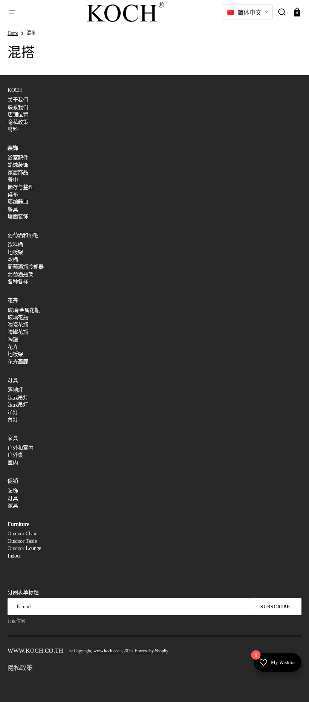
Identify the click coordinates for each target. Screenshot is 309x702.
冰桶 (13, 260)
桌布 (13, 195)
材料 (13, 129)
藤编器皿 (18, 202)
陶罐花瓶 (18, 332)
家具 (13, 505)
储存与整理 (20, 187)
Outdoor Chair (22, 533)
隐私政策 (18, 122)
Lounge (33, 548)
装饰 (13, 491)
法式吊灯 (18, 397)
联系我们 (18, 107)
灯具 (13, 498)
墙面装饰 (18, 216)
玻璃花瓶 (18, 317)
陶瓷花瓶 (18, 325)
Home (13, 33)
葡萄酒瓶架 (20, 274)
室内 (13, 462)
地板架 (15, 252)
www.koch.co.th (107, 650)
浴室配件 (18, 158)
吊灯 (13, 412)
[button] (12, 12)
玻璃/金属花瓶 (24, 310)
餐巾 (13, 179)
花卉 (13, 347)
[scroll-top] (293, 686)
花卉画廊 (18, 362)
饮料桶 (15, 245)
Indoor (14, 556)
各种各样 (18, 281)
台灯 (13, 419)
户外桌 (15, 455)
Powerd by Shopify (151, 650)
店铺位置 (18, 114)
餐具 (13, 209)
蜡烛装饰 (18, 165)
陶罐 (13, 339)
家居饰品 (18, 172)
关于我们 (18, 100)
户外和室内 (20, 448)
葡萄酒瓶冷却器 (25, 267)
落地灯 (15, 390)
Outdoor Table (22, 541)
